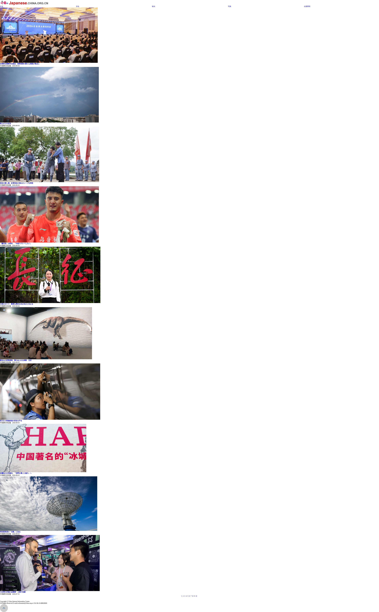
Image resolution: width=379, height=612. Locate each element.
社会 (1, 6)
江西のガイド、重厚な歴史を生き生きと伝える (16, 304)
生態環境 (307, 6)
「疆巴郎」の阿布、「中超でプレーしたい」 (16, 243)
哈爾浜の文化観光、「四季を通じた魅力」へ (16, 473)
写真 (229, 6)
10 (196, 596)
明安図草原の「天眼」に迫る (10, 532)
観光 (153, 6)
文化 (77, 6)
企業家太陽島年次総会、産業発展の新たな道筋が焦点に (19, 64)
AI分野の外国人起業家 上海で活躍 (12, 592)
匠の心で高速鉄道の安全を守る (11, 420)
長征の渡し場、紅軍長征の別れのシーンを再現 (16, 183)
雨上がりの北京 (5, 123)
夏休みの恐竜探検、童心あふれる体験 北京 (16, 360)
